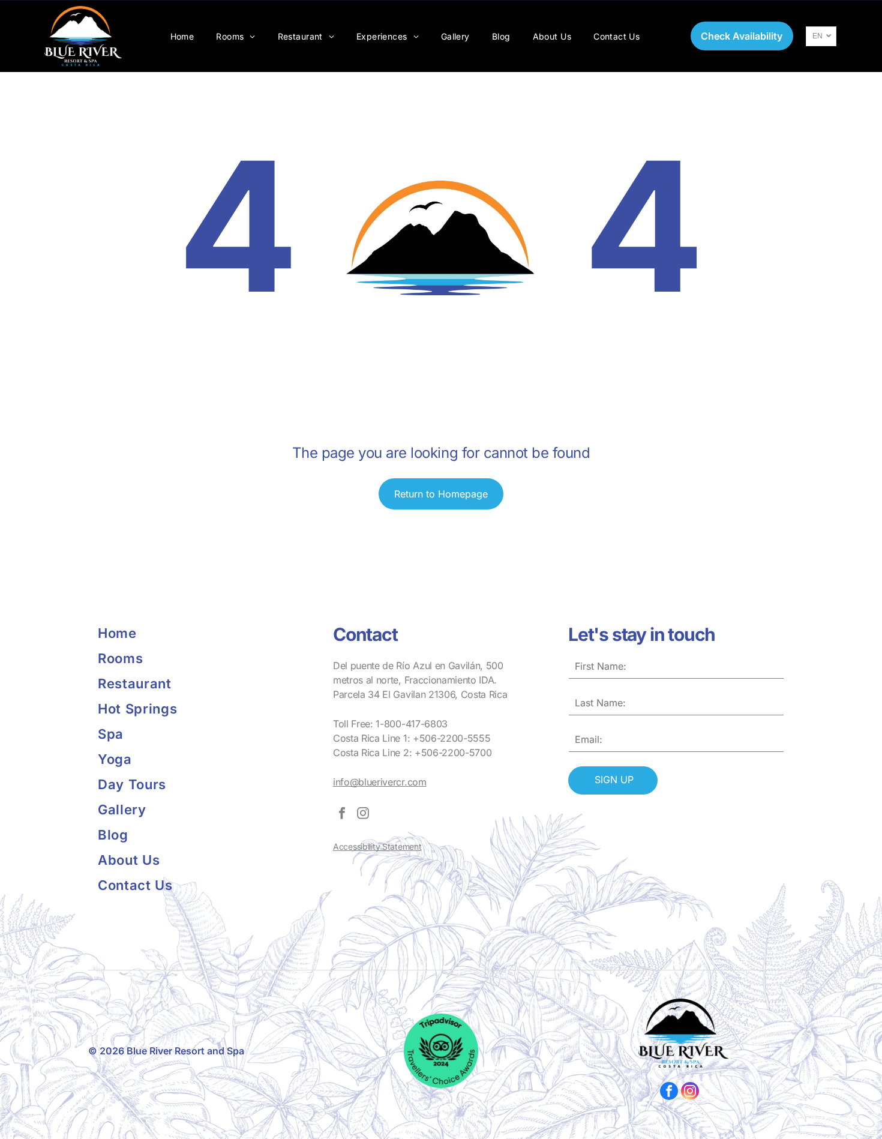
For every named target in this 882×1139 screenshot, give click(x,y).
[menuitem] (182, 36)
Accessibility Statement (377, 846)
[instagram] (363, 814)
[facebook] (342, 814)
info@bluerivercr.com (380, 782)
